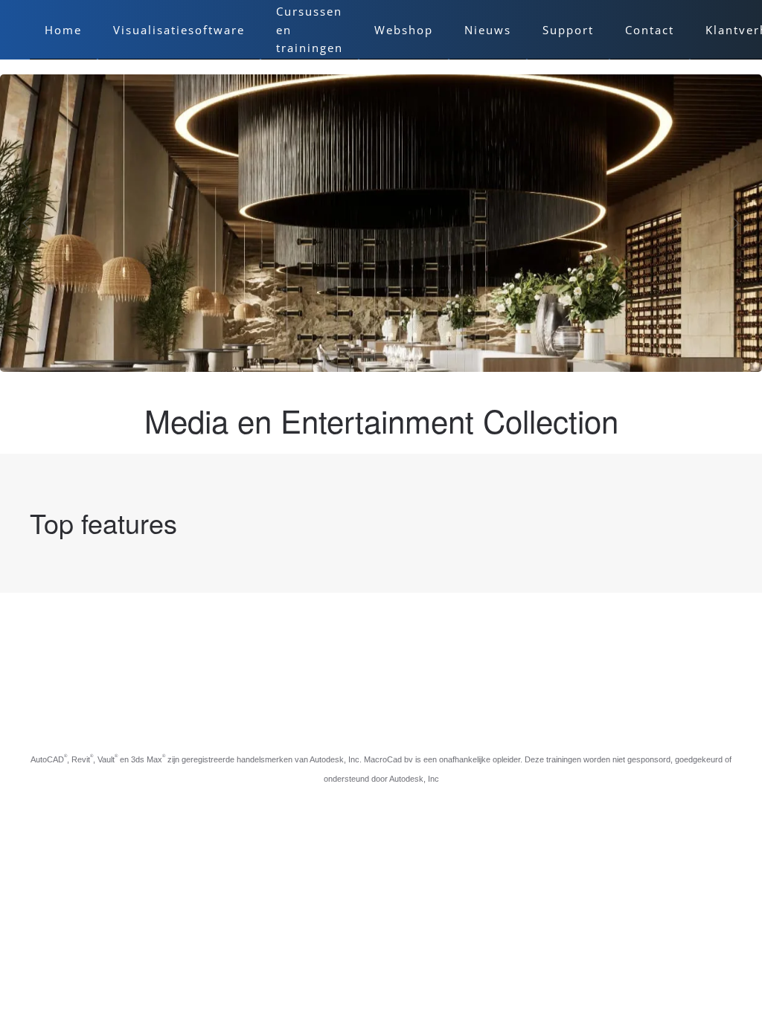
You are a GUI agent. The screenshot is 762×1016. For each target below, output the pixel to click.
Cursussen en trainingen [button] (309, 29)
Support (568, 29)
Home (63, 29)
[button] (27, 223)
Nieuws (487, 29)
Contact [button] (649, 29)
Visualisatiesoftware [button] (179, 29)
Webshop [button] (403, 29)
